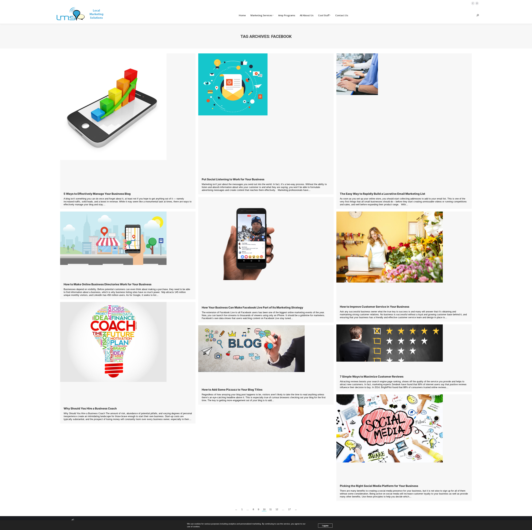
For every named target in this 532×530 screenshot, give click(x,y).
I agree (325, 525)
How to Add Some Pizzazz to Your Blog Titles (232, 389)
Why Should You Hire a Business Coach (90, 408)
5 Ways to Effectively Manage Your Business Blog (97, 193)
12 (277, 509)
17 (289, 509)
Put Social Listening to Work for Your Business (233, 179)
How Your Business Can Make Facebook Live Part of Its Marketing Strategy (252, 307)
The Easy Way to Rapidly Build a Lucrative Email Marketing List (382, 193)
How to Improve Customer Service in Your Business (374, 306)
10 (264, 509)
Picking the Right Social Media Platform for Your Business (379, 486)
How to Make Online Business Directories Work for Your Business (107, 284)
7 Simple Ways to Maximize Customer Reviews (371, 376)
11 (270, 509)
